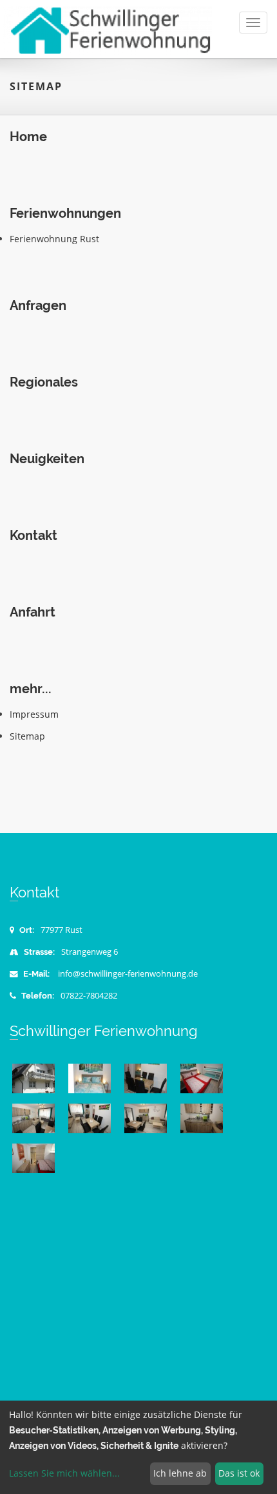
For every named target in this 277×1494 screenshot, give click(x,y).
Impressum (34, 714)
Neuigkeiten (47, 459)
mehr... (31, 689)
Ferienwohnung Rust (54, 239)
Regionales (44, 382)
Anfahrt (32, 612)
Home (28, 136)
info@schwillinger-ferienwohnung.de (128, 973)
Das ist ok (239, 1473)
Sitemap (27, 736)
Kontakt (33, 535)
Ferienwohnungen (65, 213)
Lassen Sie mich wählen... (64, 1473)
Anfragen (38, 305)
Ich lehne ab (180, 1473)
